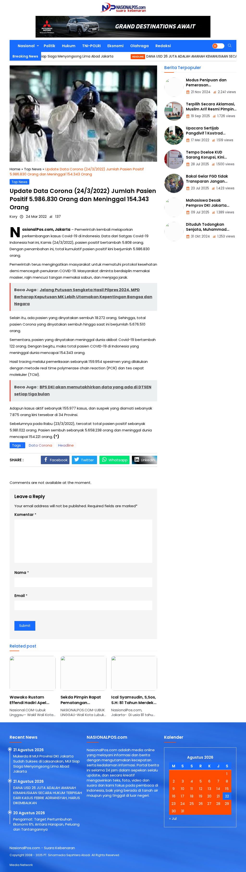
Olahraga (139, 45)
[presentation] (27, 689)
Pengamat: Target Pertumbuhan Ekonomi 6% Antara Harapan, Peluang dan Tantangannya (46, 824)
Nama (20, 572)
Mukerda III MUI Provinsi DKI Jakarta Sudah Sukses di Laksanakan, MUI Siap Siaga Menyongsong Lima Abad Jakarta (46, 764)
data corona (40, 445)
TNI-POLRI (91, 45)
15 (227, 788)
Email (19, 595)
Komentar (24, 514)
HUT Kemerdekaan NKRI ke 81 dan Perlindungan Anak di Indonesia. (141, 705)
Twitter (87, 459)
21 (218, 796)
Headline (120, 56)
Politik (49, 45)
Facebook (59, 459)
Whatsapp (118, 459)
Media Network (21, 865)
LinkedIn (148, 459)
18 (191, 796)
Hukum (68, 45)
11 (192, 788)
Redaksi (163, 45)
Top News (19, 182)
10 (182, 788)
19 (200, 796)
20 (209, 796)
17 (182, 796)
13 (209, 788)
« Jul (173, 818)
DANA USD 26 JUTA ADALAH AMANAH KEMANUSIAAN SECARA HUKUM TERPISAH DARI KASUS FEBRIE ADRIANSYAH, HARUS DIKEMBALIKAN (47, 795)
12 (200, 788)
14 (218, 788)
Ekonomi (115, 45)
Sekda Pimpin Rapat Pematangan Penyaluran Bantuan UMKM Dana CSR (39, 705)
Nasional (26, 45)
